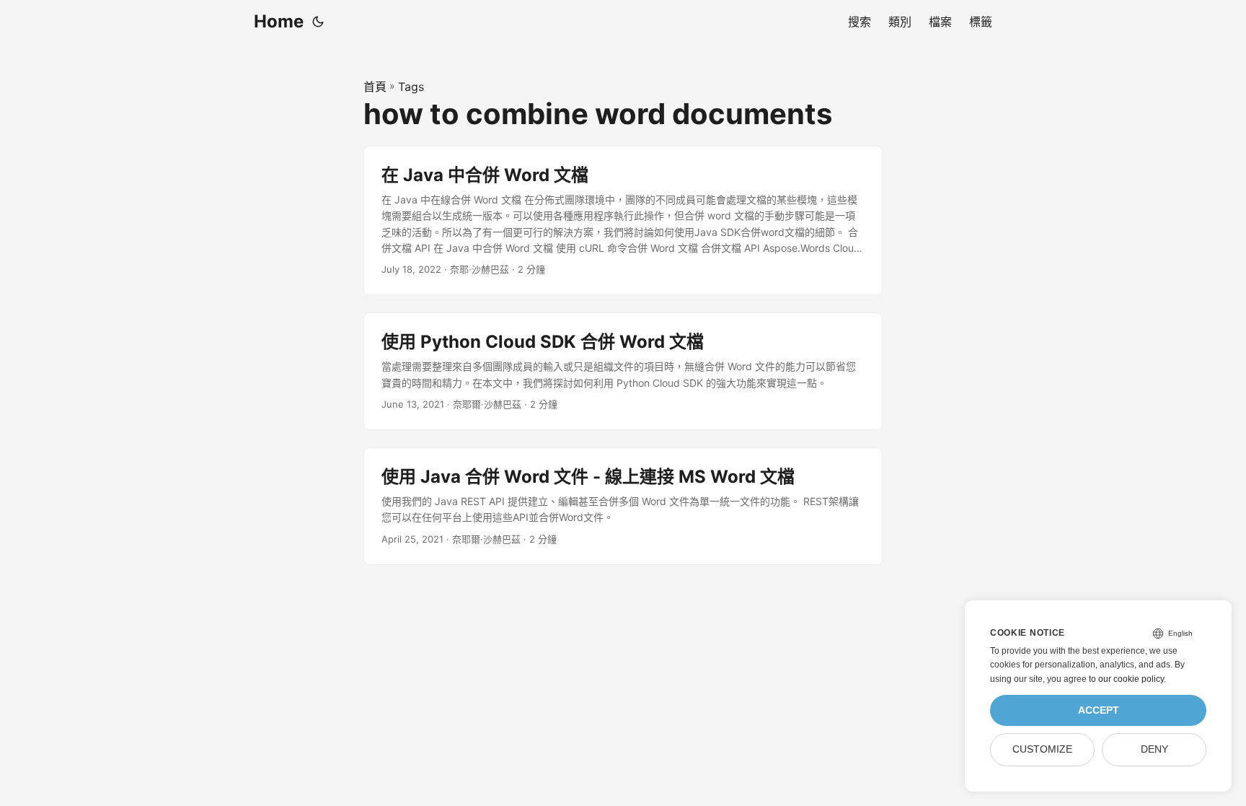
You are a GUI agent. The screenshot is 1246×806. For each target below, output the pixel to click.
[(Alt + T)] (318, 21)
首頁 (374, 86)
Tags (411, 86)
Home (279, 21)
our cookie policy (1131, 679)
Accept (1098, 710)
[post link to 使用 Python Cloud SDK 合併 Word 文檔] (623, 371)
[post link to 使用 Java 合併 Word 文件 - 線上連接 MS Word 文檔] (623, 506)
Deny (1154, 749)
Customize (1042, 749)
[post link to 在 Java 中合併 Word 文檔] (623, 220)
